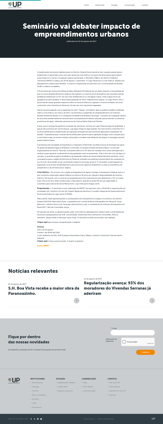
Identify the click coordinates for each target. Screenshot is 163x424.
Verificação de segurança (111, 340)
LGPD (34, 403)
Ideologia (35, 387)
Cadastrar (145, 352)
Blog (85, 383)
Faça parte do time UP (117, 391)
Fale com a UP (114, 383)
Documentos (37, 407)
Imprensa (112, 395)
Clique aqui (42, 222)
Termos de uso (89, 419)
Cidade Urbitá (63, 387)
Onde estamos (114, 387)
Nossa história (37, 383)
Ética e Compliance (39, 395)
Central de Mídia (89, 391)
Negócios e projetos (65, 391)
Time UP (35, 391)
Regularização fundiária (66, 383)
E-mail (114, 328)
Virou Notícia (88, 387)
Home (86, 5)
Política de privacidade (105, 419)
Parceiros (35, 399)
